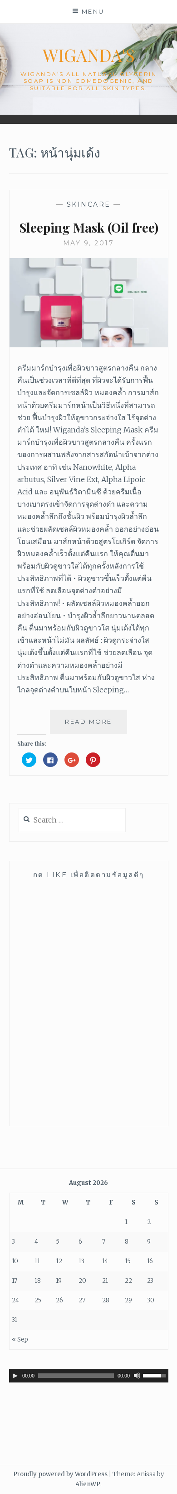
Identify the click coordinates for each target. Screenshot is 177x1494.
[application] (88, 1375)
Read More (91, 726)
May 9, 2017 (88, 243)
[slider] (155, 1375)
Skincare (89, 204)
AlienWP (87, 1484)
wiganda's (89, 54)
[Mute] (137, 1375)
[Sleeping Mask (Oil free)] (89, 344)
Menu (93, 11)
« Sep (20, 1339)
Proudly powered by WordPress (60, 1474)
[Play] (15, 1375)
